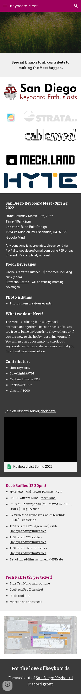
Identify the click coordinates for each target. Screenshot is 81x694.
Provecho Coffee (17, 282)
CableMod (29, 520)
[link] (40, 444)
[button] (5, 5)
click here (48, 411)
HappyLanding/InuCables (28, 531)
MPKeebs (56, 559)
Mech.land (48, 498)
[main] (40, 65)
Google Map (15, 237)
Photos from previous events (31, 303)
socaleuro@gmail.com (34, 250)
